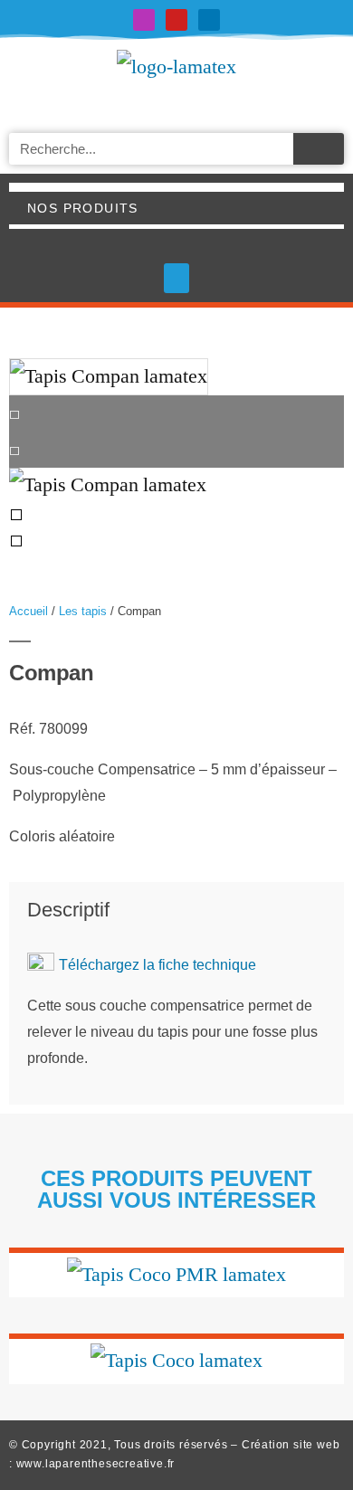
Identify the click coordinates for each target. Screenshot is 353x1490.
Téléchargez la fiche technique (157, 965)
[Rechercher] (318, 149)
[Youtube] (176, 20)
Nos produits (82, 208)
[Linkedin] (209, 20)
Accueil (28, 611)
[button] (176, 278)
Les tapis (83, 611)
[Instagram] (144, 20)
